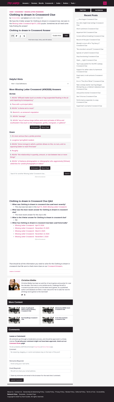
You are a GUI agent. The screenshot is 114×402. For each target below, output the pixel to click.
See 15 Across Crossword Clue (87, 96)
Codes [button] (58, 3)
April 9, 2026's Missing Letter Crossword (51, 207)
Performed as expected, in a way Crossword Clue (87, 101)
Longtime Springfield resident (23, 140)
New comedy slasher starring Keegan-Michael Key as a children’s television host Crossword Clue (91, 87)
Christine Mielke (15, 18)
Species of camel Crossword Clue (88, 53)
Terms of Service (46, 347)
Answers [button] (26, 3)
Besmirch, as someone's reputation (26, 112)
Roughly (15, 150)
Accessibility (100, 392)
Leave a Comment (14, 271)
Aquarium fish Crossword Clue (87, 32)
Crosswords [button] (49, 3)
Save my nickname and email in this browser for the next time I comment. (36, 375)
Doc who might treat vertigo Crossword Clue (90, 24)
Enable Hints (57, 36)
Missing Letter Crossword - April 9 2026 (29, 225)
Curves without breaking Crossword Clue (90, 36)
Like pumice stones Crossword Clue (88, 93)
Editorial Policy (80, 392)
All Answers (35, 127)
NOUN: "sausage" (19, 116)
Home (11, 12)
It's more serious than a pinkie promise (26, 136)
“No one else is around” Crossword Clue (90, 49)
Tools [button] (73, 3)
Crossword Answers (55, 266)
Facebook (99, 10)
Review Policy (69, 392)
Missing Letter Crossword (34, 12)
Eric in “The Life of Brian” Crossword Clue (90, 81)
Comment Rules (15, 343)
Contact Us (18, 392)
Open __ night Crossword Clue (87, 60)
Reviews (34, 3)
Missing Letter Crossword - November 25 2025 (32, 228)
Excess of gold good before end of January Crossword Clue (28, 309)
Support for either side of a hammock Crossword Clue (89, 71)
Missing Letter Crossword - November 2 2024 (31, 236)
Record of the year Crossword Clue (88, 40)
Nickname (16, 361)
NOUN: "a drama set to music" (23, 108)
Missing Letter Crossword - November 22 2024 (32, 234)
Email (14, 368)
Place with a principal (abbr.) (22, 104)
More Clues (45, 127)
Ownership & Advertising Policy (33, 392)
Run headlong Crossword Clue (29, 318)
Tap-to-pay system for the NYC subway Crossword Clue (89, 65)
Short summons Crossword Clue (87, 29)
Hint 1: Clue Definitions (19, 84)
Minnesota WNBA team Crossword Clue (62, 308)
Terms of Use (90, 392)
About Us (10, 392)
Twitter (83, 10)
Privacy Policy (37, 347)
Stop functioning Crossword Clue (88, 56)
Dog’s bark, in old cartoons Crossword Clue (89, 76)
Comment (12, 349)
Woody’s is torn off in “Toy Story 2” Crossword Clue (88, 44)
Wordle (41, 3)
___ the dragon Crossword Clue (87, 19)
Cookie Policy (49, 392)
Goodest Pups (31, 394)
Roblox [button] (65, 3)
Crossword (19, 12)
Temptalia (22, 394)
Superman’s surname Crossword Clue (89, 106)
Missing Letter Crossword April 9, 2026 (26, 23)
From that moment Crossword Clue (61, 318)
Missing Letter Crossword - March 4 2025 (30, 231)
